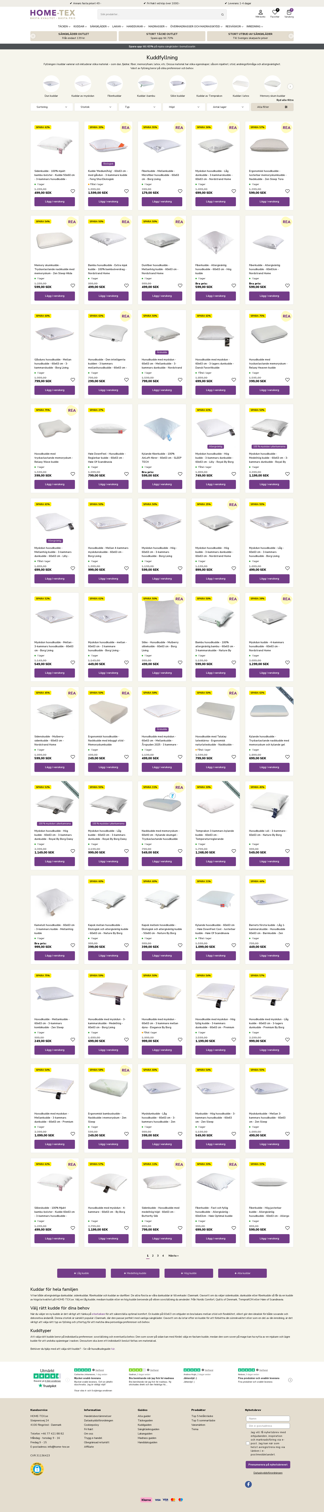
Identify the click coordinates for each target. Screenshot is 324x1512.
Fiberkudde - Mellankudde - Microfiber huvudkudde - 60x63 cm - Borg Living (160, 175)
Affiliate (89, 1447)
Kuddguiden (145, 1425)
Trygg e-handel (93, 1438)
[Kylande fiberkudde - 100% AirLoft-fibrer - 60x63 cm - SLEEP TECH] (162, 428)
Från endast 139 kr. (73, 36)
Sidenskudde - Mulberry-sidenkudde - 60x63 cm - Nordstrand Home (49, 740)
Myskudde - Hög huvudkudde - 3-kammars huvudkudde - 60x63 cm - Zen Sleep (215, 1117)
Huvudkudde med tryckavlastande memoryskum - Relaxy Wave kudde (53, 458)
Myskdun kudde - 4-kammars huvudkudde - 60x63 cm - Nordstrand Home (266, 646)
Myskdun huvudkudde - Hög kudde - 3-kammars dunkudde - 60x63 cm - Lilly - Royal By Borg (214, 458)
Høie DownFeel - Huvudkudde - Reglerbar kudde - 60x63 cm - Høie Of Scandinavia (107, 458)
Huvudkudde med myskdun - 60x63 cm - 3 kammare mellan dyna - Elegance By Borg (160, 1023)
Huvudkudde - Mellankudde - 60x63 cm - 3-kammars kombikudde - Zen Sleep (52, 1023)
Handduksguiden (147, 1442)
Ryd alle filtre (285, 100)
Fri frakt (88, 1429)
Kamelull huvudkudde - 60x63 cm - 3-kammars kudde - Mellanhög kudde (54, 929)
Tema (194, 1429)
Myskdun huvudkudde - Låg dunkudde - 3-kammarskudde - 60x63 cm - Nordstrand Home (214, 175)
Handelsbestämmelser (97, 1416)
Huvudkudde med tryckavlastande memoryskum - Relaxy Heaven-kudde (268, 363)
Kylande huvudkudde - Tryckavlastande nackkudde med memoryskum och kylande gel (269, 740)
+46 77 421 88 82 (52, 1433)
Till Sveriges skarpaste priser (250, 36)
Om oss (88, 1433)
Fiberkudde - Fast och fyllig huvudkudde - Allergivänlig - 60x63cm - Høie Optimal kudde (214, 1212)
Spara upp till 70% (162, 36)
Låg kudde (83, 1273)
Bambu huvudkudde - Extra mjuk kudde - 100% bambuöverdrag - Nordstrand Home (107, 269)
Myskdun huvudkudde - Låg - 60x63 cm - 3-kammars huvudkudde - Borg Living (266, 552)
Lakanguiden (145, 1433)
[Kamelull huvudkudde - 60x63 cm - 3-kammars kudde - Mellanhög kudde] (54, 899)
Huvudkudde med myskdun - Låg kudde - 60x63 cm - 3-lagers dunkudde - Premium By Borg (268, 1023)
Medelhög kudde (136, 1273)
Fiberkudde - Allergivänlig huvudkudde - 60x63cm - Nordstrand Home (264, 269)
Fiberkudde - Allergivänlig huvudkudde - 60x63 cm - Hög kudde (213, 269)
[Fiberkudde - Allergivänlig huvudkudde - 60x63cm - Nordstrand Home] (269, 239)
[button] (37, 1469)
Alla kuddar (243, 1273)
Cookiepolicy (91, 1425)
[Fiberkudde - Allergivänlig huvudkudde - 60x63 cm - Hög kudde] (215, 239)
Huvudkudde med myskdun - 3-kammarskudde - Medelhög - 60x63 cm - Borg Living (107, 1023)
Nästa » (174, 1256)
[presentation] (33, 36)
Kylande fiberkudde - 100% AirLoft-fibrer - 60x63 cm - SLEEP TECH (162, 458)
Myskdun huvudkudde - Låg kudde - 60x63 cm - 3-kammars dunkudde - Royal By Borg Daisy (107, 835)
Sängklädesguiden (148, 1429)
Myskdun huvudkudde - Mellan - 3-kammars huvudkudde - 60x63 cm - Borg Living (53, 646)
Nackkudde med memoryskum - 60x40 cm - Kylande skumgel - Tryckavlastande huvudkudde (161, 835)
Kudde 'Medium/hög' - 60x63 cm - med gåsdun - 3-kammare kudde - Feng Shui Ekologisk (108, 175)
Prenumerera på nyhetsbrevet (268, 1465)
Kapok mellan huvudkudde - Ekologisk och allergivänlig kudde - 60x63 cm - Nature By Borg (108, 929)
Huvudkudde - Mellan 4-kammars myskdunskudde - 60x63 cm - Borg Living (108, 552)
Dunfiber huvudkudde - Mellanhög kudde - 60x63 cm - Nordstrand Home (160, 269)
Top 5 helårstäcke (202, 1416)
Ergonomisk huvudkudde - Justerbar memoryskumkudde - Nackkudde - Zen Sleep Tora (268, 175)
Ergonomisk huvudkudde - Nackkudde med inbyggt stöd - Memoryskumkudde (106, 740)
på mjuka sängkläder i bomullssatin (162, 46)
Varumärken (198, 1425)
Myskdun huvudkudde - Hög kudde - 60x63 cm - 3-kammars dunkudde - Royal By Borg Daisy (53, 835)
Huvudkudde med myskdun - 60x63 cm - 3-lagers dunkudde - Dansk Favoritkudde (214, 363)
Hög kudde (190, 1273)
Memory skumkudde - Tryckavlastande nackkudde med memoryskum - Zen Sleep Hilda (54, 269)
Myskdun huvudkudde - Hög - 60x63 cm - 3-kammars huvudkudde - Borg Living (159, 552)
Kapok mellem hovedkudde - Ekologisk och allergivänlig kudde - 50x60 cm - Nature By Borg (162, 929)
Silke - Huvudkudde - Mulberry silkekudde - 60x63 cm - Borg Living (160, 646)
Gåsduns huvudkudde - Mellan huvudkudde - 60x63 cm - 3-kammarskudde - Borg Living (52, 363)
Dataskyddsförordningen (98, 1420)
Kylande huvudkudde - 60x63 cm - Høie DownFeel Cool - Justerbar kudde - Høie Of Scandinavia (215, 929)
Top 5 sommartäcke (203, 1420)
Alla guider (144, 1416)
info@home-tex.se (59, 1447)
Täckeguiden (145, 1420)
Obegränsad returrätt (96, 1442)
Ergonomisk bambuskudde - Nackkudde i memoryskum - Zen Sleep (107, 1117)
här (113, 1349)
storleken (98, 1314)
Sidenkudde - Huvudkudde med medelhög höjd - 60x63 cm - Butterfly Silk (160, 1212)
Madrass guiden (147, 1438)
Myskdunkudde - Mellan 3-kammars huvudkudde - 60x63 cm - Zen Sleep (267, 1117)
